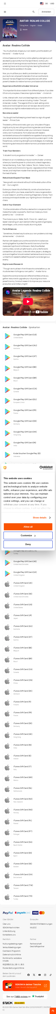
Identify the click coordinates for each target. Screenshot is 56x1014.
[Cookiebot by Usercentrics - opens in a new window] (40, 468)
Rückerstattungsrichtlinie (13, 968)
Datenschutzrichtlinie (12, 954)
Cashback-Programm (11, 951)
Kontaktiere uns (9, 934)
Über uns (6, 924)
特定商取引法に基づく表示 (13, 964)
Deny (28, 544)
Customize (26, 535)
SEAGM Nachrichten (11, 927)
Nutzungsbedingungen (12, 943)
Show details (39, 517)
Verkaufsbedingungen (12, 947)
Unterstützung (9, 931)
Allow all (28, 526)
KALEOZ (33, 927)
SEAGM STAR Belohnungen (41, 924)
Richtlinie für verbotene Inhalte (12, 959)
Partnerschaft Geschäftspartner (37, 945)
